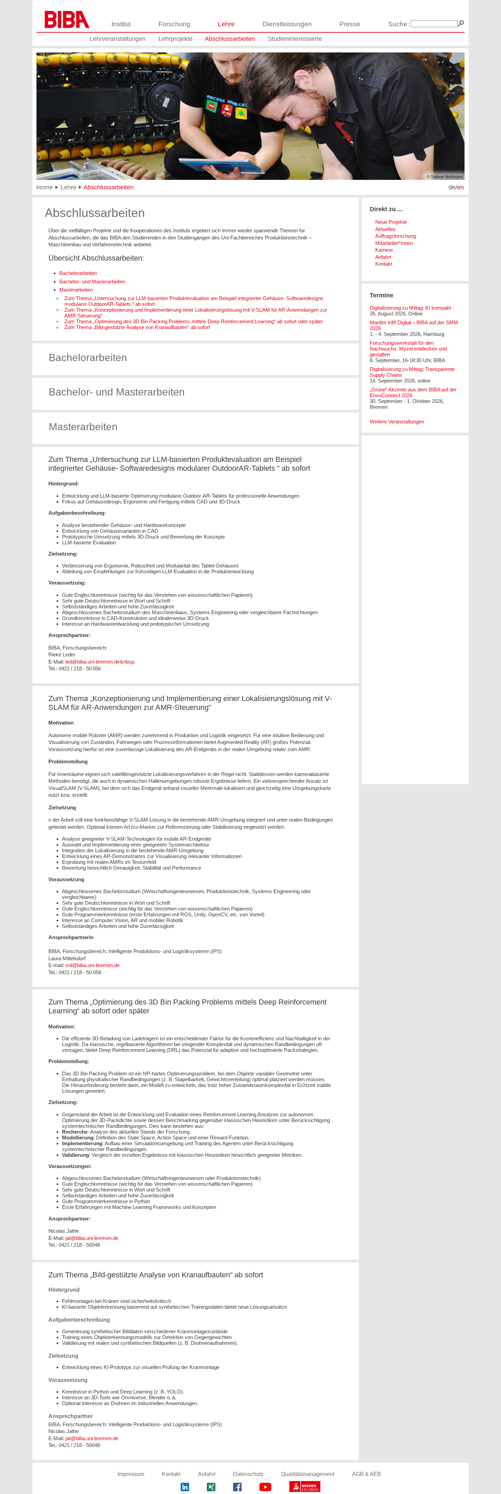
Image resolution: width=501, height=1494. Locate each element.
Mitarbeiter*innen (394, 243)
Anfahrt (383, 257)
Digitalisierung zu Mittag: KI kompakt (410, 308)
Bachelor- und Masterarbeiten (92, 281)
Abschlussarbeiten (230, 38)
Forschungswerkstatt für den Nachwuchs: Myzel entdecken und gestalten (408, 348)
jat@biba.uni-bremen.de (91, 1238)
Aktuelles (385, 229)
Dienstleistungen (287, 24)
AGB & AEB (366, 1474)
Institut (121, 24)
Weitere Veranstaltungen (397, 421)
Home (44, 187)
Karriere (384, 250)
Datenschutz (248, 1474)
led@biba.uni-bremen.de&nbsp (99, 662)
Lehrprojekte (175, 38)
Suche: (398, 24)
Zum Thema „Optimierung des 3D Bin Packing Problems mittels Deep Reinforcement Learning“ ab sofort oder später (193, 321)
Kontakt (383, 264)
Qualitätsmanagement (307, 1474)
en (460, 187)
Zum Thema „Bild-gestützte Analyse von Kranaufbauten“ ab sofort (137, 327)
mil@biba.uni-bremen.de (92, 965)
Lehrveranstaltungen (118, 38)
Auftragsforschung (395, 236)
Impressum (131, 1474)
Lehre (226, 24)
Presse (349, 24)
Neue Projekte (391, 222)
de (452, 187)
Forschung (174, 24)
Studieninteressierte (295, 38)
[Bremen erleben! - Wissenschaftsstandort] (304, 1488)
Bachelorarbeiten (78, 273)
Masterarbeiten (76, 290)
